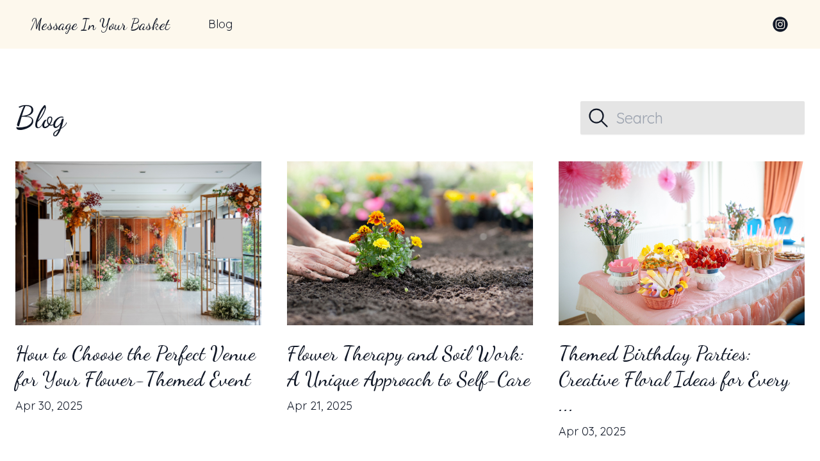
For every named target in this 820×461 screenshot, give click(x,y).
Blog (220, 24)
